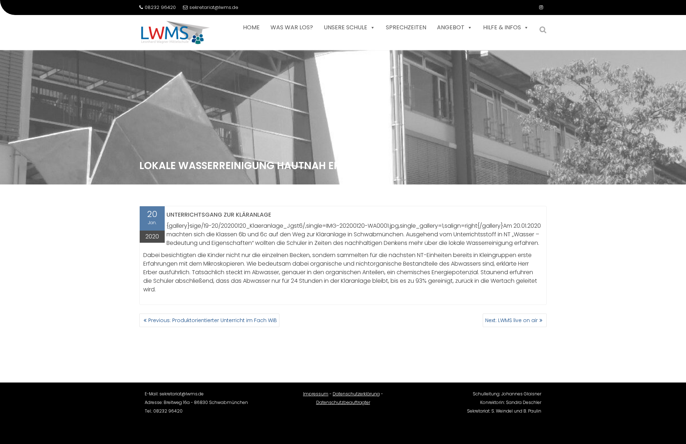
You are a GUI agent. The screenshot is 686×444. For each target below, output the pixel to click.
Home (251, 27)
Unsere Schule (345, 27)
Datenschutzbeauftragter (343, 402)
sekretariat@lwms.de (213, 7)
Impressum (315, 394)
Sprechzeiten (406, 27)
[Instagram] (541, 7)
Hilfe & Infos (502, 27)
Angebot (450, 27)
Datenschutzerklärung (356, 394)
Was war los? (291, 27)
